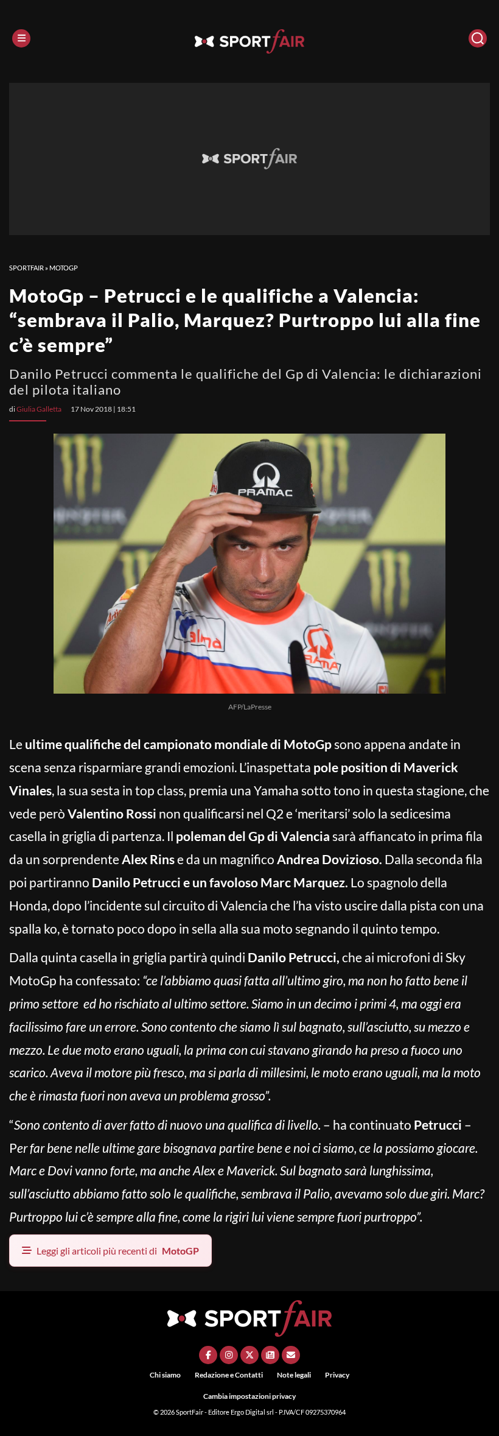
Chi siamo (165, 1374)
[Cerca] (478, 38)
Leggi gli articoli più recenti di (118, 1250)
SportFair (26, 268)
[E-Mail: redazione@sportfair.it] (291, 1355)
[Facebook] (208, 1355)
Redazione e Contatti (229, 1374)
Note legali (294, 1374)
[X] (249, 1355)
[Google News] (270, 1355)
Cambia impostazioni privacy (249, 1396)
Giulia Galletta (38, 409)
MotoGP (63, 268)
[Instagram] (229, 1355)
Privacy (337, 1374)
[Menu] (21, 38)
